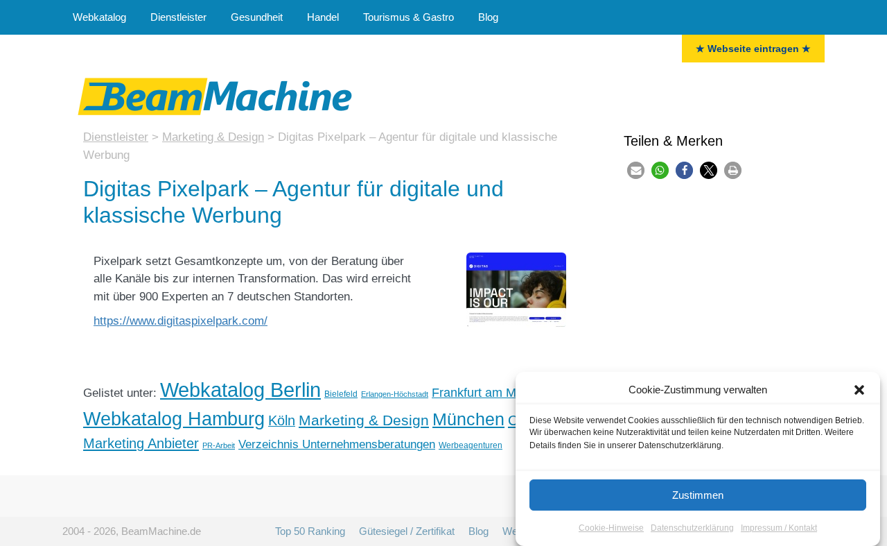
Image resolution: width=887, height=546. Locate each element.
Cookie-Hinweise (611, 528)
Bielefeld (341, 394)
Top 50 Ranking (310, 531)
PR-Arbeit (218, 445)
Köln (281, 420)
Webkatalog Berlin (240, 389)
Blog (488, 17)
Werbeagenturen (470, 445)
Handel (323, 17)
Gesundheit (257, 17)
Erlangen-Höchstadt (394, 394)
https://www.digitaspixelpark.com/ (180, 320)
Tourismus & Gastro (408, 17)
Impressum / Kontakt (779, 528)
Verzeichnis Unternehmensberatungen (336, 444)
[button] (859, 390)
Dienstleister (178, 17)
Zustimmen (697, 495)
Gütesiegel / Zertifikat (407, 531)
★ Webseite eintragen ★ (753, 48)
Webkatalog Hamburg (174, 418)
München (468, 419)
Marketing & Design (364, 420)
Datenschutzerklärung (692, 528)
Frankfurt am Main (482, 392)
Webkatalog (99, 17)
